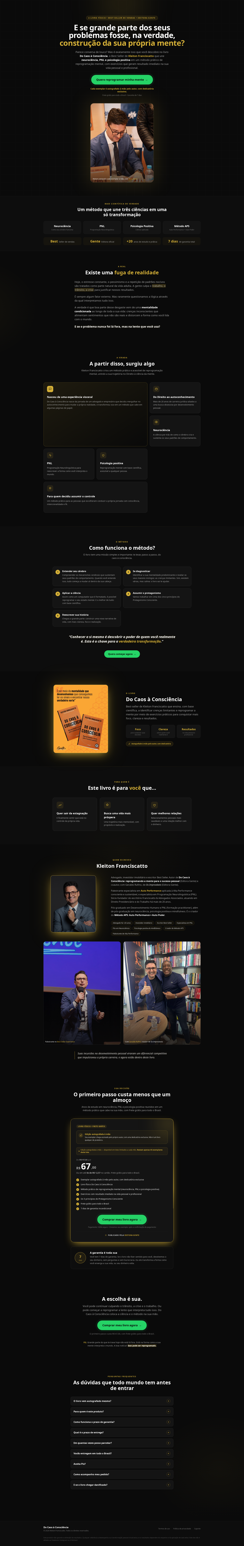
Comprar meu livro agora (122, 1219)
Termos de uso (164, 1529)
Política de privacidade (182, 1529)
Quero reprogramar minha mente (122, 80)
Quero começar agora (122, 654)
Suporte (197, 1529)
